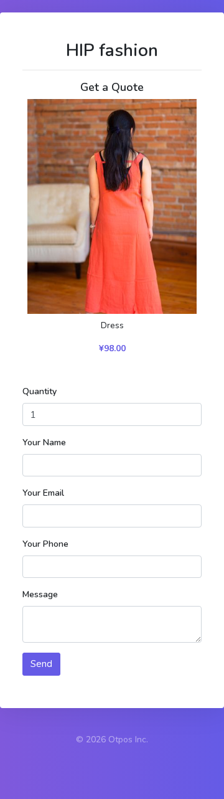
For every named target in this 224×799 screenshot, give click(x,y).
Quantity (39, 391)
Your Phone (45, 544)
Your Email (43, 493)
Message (40, 594)
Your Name (44, 442)
